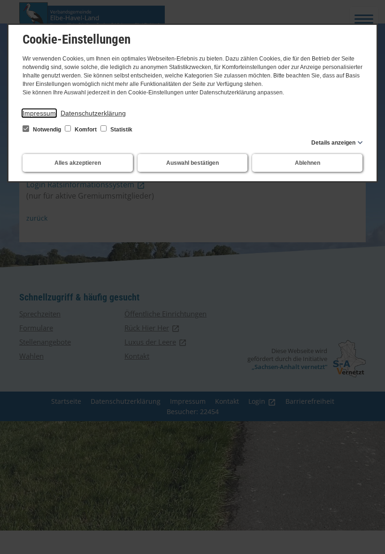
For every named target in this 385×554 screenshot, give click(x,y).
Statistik (120, 129)
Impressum (39, 113)
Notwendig (46, 129)
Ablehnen (307, 163)
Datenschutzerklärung (93, 113)
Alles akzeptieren (77, 163)
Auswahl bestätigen (192, 163)
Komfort (85, 129)
